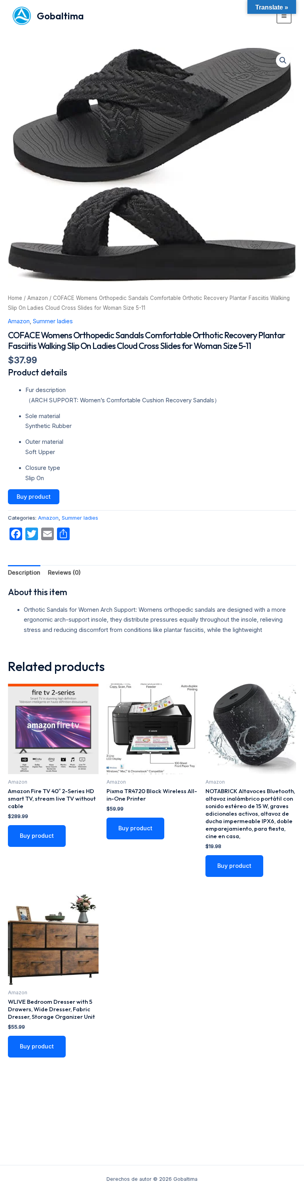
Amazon (37, 298)
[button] (283, 60)
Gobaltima (60, 16)
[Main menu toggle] (284, 15)
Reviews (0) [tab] (64, 572)
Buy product (34, 496)
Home (15, 298)
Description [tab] (24, 572)
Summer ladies (53, 321)
